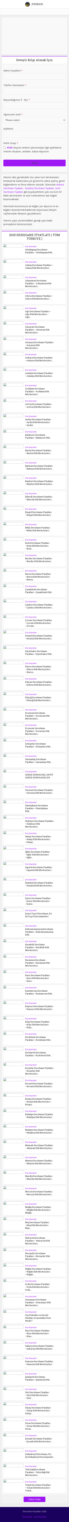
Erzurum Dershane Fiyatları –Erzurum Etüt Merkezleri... (37, 731)
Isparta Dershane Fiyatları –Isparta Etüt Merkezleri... (39, 869)
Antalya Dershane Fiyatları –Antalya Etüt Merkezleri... (39, 374)
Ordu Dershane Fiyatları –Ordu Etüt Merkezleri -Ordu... (37, 1287)
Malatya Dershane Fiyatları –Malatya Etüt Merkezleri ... (39, 1132)
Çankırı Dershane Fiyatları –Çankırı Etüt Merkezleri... (39, 606)
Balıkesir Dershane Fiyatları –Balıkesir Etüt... (38, 436)
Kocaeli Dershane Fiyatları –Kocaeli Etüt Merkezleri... (39, 1085)
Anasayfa (27, 1516)
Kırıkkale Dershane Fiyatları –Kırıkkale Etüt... (38, 1038)
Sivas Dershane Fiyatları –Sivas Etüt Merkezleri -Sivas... (38, 1426)
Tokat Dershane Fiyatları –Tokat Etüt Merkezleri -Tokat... (38, 1487)
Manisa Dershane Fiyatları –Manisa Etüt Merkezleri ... (39, 1162)
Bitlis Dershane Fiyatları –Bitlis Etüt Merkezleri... (38, 529)
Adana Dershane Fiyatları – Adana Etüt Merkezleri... (39, 266)
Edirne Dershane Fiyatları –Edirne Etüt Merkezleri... (38, 683)
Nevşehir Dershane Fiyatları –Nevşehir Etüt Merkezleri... (37, 1256)
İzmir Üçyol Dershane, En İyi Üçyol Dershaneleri (38, 915)
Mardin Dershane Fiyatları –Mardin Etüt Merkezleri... (39, 1177)
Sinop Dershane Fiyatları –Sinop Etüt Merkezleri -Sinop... (38, 1410)
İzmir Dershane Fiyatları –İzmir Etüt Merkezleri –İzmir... (38, 901)
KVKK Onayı (10, 143)
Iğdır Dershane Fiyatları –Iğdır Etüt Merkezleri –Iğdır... (37, 854)
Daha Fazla (34, 1499)
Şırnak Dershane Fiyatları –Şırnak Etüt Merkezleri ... (39, 1440)
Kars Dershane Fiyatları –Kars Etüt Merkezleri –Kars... (37, 978)
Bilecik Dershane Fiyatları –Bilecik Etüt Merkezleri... (39, 498)
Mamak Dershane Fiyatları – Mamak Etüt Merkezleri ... (39, 1148)
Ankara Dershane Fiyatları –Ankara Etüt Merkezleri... (39, 359)
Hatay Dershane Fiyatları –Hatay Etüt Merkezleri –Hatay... (38, 839)
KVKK (10, 147)
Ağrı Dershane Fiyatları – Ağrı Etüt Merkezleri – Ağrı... (38, 314)
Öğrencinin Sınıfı (13, 114)
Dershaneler (31, 246)
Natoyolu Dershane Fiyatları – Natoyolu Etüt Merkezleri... (37, 1240)
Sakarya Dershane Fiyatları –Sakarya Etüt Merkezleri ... (39, 1348)
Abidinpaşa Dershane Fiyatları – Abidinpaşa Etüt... (39, 251)
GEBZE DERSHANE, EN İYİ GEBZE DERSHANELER (39, 776)
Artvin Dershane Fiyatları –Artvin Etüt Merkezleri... (38, 405)
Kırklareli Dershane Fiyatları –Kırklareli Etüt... (38, 1054)
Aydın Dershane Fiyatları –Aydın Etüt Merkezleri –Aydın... (38, 422)
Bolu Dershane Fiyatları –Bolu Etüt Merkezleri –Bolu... (37, 545)
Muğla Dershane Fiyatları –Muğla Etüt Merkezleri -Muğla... (38, 1210)
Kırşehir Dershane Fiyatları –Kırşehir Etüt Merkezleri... (39, 1070)
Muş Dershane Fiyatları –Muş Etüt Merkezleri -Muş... (37, 1225)
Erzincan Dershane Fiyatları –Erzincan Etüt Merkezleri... (37, 715)
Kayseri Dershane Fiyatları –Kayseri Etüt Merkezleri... (39, 1008)
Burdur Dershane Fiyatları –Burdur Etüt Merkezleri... (38, 560)
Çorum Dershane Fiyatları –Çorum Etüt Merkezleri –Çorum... (38, 623)
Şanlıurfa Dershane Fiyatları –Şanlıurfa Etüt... (38, 1378)
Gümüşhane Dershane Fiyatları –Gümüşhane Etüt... (36, 808)
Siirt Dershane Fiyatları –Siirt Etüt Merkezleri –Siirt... (37, 1395)
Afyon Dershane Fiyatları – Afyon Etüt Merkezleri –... (39, 297)
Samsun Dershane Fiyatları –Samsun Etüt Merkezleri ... (39, 1364)
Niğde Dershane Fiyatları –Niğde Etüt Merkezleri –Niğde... (38, 1271)
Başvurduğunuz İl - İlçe (16, 99)
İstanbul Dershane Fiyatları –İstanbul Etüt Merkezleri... (39, 884)
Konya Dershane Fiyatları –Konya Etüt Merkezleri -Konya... (38, 1101)
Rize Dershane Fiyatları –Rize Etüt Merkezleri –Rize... (37, 1333)
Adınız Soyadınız (13, 70)
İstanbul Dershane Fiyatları (39, 188)
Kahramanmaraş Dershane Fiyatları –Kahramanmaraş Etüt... (39, 931)
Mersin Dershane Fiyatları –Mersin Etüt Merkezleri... (39, 1193)
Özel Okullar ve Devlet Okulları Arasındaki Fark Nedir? (38, 1318)
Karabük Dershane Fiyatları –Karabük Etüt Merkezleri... (37, 947)
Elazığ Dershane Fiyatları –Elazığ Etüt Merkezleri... (38, 699)
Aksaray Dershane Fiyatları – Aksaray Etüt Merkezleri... (37, 329)
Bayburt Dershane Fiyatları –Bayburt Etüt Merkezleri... (39, 482)
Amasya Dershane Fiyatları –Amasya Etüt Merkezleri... (39, 345)
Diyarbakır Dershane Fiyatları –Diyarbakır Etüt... (39, 652)
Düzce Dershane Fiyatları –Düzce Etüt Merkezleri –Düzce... (38, 669)
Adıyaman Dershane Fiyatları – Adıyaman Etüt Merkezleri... (38, 283)
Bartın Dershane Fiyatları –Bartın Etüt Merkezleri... (38, 452)
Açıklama (8, 128)
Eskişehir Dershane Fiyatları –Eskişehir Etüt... (38, 745)
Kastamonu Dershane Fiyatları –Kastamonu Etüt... (39, 992)
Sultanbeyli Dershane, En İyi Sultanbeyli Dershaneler (39, 1455)
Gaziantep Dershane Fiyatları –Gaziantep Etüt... (38, 760)
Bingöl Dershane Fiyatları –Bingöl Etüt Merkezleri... (38, 513)
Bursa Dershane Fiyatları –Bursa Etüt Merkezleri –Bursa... (38, 576)
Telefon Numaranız (14, 85)
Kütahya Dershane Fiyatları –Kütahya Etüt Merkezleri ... (39, 1117)
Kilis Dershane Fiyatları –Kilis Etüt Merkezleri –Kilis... (37, 1024)
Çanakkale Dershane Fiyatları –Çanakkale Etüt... (39, 591)
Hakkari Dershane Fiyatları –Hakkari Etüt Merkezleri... (39, 823)
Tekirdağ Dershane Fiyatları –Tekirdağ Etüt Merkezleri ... (37, 1472)
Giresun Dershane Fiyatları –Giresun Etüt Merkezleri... (39, 791)
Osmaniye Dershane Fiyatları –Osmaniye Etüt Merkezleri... (38, 1302)
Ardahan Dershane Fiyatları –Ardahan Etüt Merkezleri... (37, 391)
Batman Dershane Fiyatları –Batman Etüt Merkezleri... (39, 467)
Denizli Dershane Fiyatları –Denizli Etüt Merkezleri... (39, 637)
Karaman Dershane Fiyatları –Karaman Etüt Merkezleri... (37, 962)
